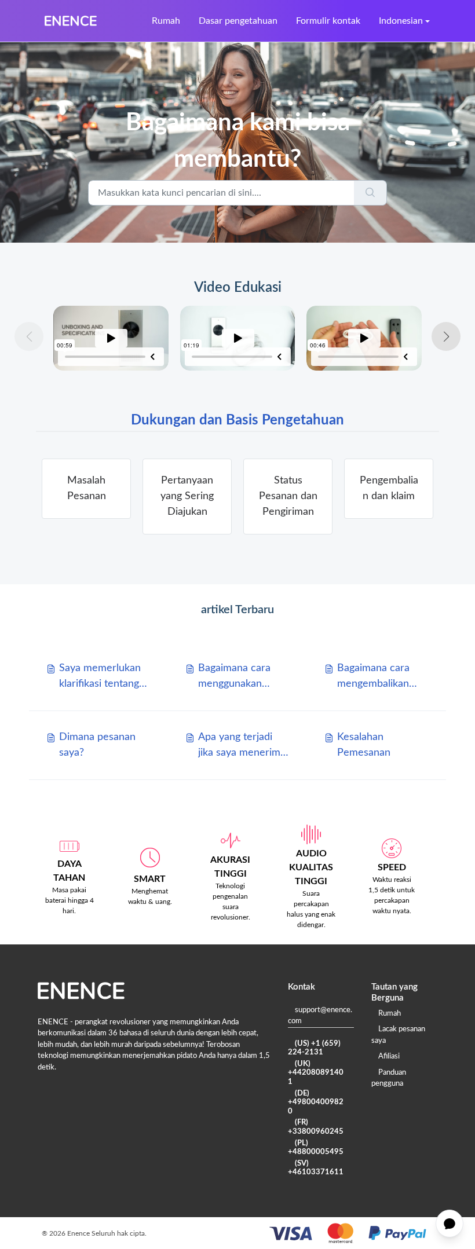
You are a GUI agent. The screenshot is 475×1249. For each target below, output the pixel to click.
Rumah (166, 20)
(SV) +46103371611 (316, 1168)
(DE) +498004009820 (316, 1102)
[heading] (86, 489)
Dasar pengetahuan (238, 20)
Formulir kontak (328, 20)
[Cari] (370, 193)
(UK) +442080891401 (316, 1073)
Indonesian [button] (401, 20)
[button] (446, 336)
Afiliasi (389, 1056)
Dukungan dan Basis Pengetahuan (237, 420)
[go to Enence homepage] (70, 21)
